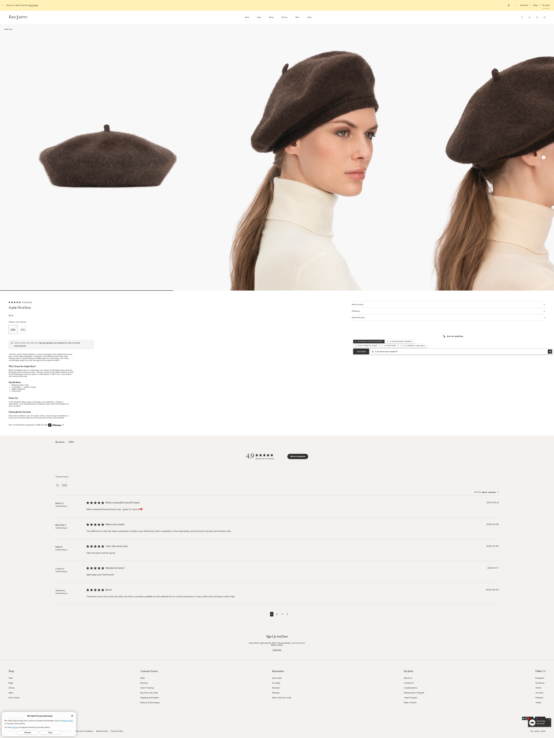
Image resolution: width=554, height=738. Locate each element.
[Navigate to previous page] (267, 614)
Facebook (539, 683)
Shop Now (33, 5)
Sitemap (275, 693)
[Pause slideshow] (509, 5)
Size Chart (276, 678)
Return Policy (102, 731)
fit (57, 485)
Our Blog (276, 683)
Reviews (144, 683)
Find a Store (14, 698)
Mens (11, 693)
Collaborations (410, 688)
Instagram (539, 678)
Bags (11, 683)
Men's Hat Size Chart (281, 698)
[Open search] (522, 17)
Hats (11, 678)
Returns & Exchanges (150, 703)
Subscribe (277, 650)
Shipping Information (149, 698)
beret (64, 485)
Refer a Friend (410, 703)
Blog (535, 5)
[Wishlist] (529, 17)
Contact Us (409, 683)
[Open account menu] (537, 17)
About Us (408, 678)
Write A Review (297, 456)
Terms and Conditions (83, 731)
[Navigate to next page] (287, 614)
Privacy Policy (117, 731)
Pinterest (539, 698)
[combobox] (486, 492)
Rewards (524, 5)
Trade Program (410, 698)
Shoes (12, 688)
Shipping (356, 311)
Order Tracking (147, 688)
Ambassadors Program (414, 693)
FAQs (142, 678)
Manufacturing (358, 318)
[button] (106, 157)
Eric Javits (534, 731)
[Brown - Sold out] (13, 329)
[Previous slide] (3, 5)
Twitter (538, 703)
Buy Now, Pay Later (149, 693)
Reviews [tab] (59, 442)
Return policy (358, 305)
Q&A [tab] (71, 442)
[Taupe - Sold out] (22, 329)
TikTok (538, 688)
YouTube (539, 693)
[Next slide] (515, 5)
